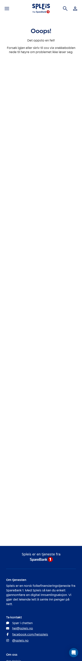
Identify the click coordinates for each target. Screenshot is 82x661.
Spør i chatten (22, 623)
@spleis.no (20, 640)
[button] (73, 652)
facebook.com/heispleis (30, 634)
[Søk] (65, 8)
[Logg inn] (75, 8)
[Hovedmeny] (6, 8)
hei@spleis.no (22, 628)
